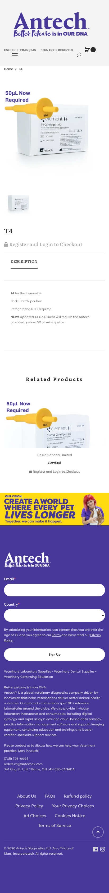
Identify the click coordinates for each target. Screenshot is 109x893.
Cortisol (54, 462)
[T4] (19, 203)
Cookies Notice (70, 815)
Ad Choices (35, 815)
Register (65, 50)
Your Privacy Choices (73, 806)
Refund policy (78, 796)
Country (12, 604)
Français (28, 50)
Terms (56, 635)
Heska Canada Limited (54, 455)
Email (10, 579)
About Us (26, 796)
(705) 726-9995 (16, 759)
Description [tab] (24, 261)
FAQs (50, 796)
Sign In (47, 50)
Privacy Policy (29, 806)
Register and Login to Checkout (45, 244)
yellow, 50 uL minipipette (45, 322)
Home (8, 69)
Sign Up (55, 654)
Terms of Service (54, 825)
